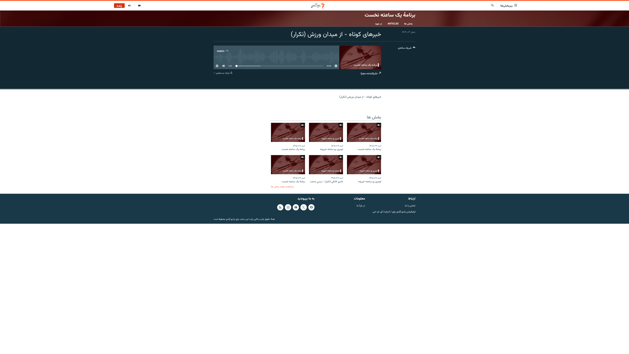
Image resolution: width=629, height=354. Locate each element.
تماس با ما (410, 206)
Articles (393, 24)
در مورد (378, 24)
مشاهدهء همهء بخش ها (282, 186)
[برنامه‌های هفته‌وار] (129, 5)
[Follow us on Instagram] (288, 207)
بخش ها (408, 24)
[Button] (406, 49)
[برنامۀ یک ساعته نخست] (364, 132)
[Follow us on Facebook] (311, 207)
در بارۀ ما (361, 206)
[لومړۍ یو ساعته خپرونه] (326, 132)
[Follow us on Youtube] (296, 207)
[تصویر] (139, 5)
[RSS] (280, 207)
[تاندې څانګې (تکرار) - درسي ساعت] (326, 164)
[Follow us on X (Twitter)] (303, 207)
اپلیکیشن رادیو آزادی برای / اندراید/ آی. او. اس (394, 212)
